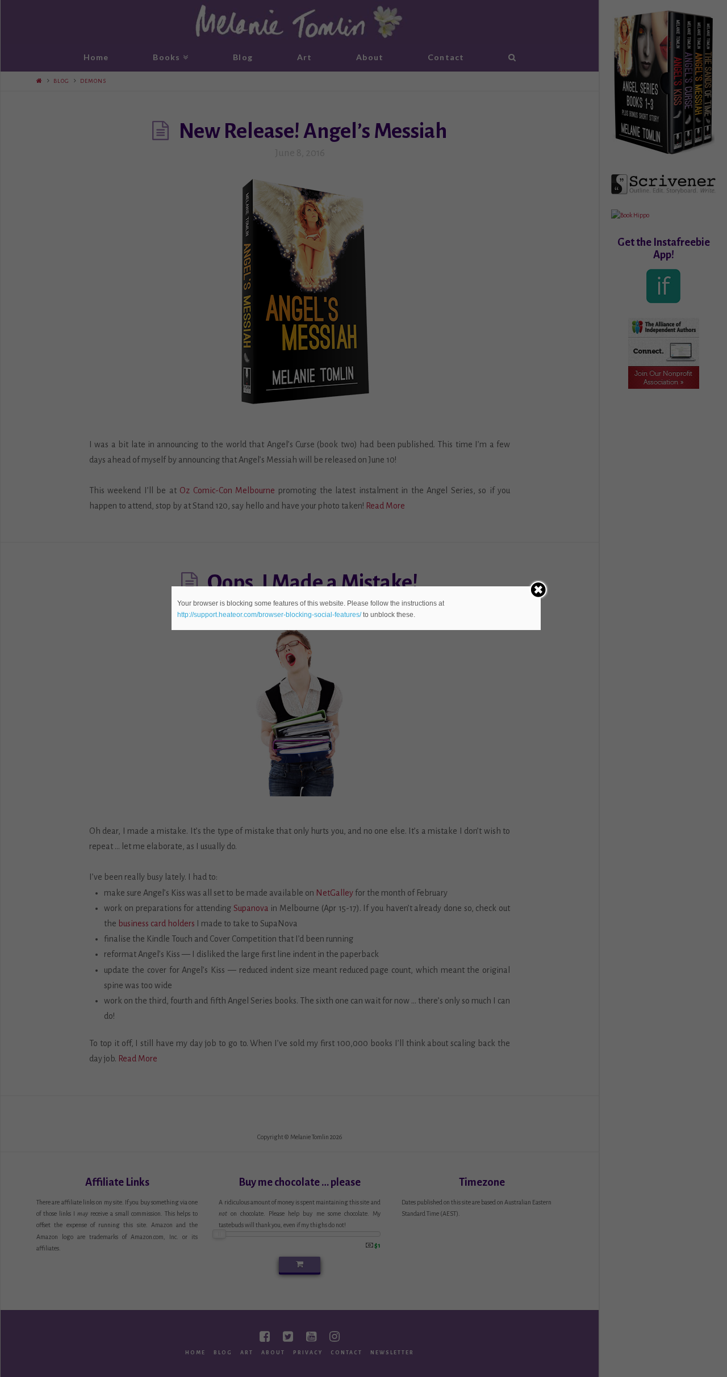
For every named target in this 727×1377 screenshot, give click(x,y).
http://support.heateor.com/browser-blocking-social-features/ (269, 615)
